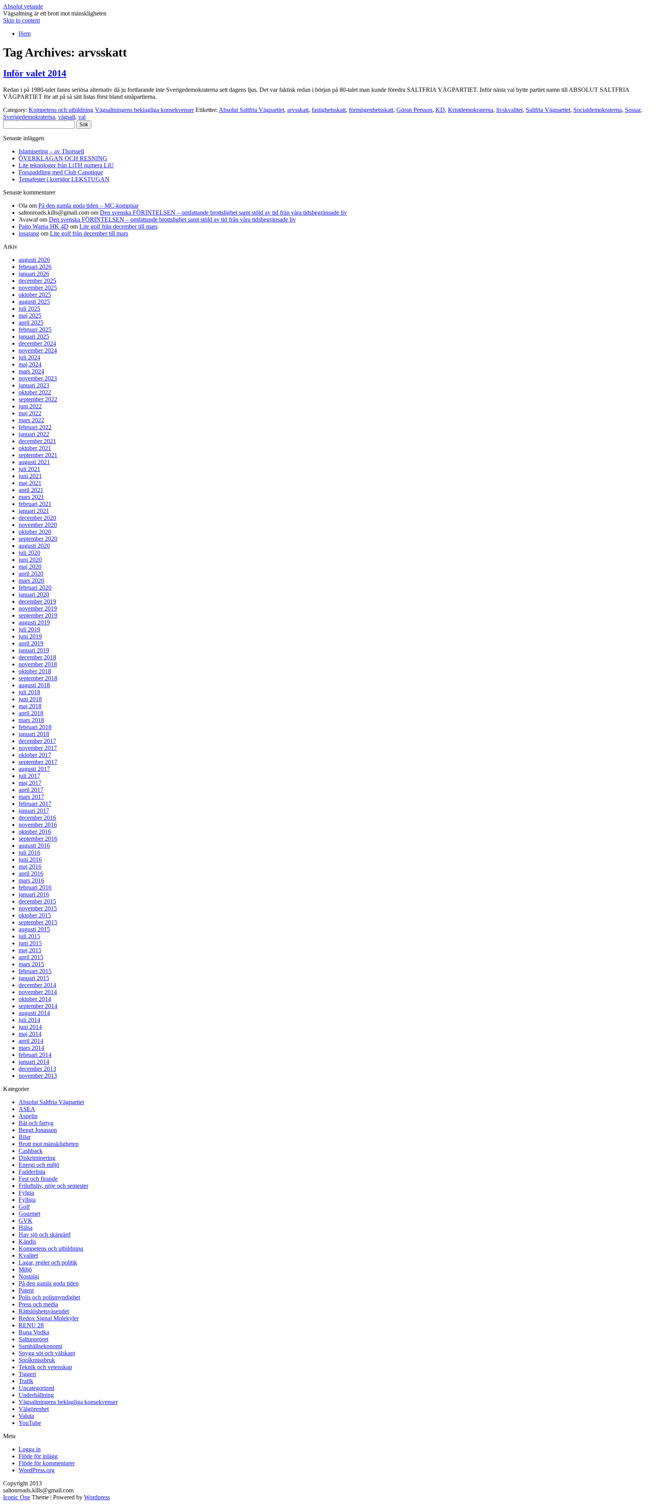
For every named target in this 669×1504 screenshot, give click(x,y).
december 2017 (37, 741)
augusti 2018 (34, 685)
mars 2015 (31, 964)
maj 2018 (30, 706)
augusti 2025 (34, 301)
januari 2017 (34, 810)
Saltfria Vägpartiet (548, 110)
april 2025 (31, 322)
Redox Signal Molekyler (49, 1318)
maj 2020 (30, 566)
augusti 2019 (34, 622)
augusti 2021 (34, 462)
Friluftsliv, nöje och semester (53, 1185)
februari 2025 (35, 329)
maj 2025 (30, 315)
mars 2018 (31, 720)
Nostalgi (29, 1276)
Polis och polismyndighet (49, 1297)
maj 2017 (30, 783)
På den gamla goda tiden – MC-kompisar (88, 205)
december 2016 (37, 817)
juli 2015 (29, 936)
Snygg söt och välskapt (47, 1353)
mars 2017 (31, 796)
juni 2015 (30, 943)
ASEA (27, 1109)
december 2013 (37, 1068)
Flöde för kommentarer (47, 1463)
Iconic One (16, 1497)
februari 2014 (35, 1054)
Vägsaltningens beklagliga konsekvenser (144, 110)
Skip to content (21, 20)
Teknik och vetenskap (45, 1367)
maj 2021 (30, 483)
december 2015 (37, 901)
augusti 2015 (34, 929)
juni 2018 (30, 699)
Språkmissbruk (37, 1360)
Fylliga (27, 1199)
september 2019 (38, 615)
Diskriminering (37, 1158)
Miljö (25, 1269)
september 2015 (38, 922)
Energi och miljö (39, 1165)
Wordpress (97, 1497)
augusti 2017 (34, 769)
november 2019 (38, 608)
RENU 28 (31, 1325)
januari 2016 (34, 894)
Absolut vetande (23, 6)
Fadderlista (32, 1171)
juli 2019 (29, 629)
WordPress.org (37, 1470)
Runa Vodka (34, 1332)
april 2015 (31, 957)
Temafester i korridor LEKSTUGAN (64, 179)
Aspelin (28, 1116)
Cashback (31, 1151)
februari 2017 (35, 803)
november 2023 (38, 378)
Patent (26, 1290)
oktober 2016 (35, 831)
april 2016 (31, 873)
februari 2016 (35, 887)
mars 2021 (31, 497)
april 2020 (31, 573)
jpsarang (29, 233)
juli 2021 (29, 469)
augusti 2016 (34, 845)
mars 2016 (31, 880)
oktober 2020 (35, 531)
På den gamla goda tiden (49, 1283)
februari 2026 (35, 266)
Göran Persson (414, 110)
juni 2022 (30, 406)
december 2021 (37, 441)
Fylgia (26, 1192)
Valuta (26, 1416)
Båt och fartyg (36, 1123)
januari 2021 (34, 511)
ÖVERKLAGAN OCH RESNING (63, 158)
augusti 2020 (34, 545)
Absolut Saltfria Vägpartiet (251, 110)
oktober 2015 (35, 915)
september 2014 (38, 1006)
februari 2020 (35, 587)
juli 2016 (29, 852)
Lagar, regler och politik (48, 1262)
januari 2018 (34, 734)
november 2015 (38, 908)
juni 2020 (30, 559)
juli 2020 (29, 552)
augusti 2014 (34, 1013)
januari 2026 (34, 273)
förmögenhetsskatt (371, 110)
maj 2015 (30, 950)
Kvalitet (28, 1255)
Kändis (27, 1241)
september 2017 (38, 762)
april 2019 (31, 643)
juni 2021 (30, 476)
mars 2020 (31, 580)
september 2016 (38, 838)
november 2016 (38, 824)
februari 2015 (35, 971)
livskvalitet (509, 110)
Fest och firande (38, 1178)
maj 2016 (30, 866)
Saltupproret (33, 1339)
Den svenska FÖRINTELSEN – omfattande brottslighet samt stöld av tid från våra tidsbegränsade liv (223, 212)
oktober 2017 (35, 755)
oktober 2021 (35, 448)
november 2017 (38, 748)
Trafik (26, 1381)
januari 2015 (34, 978)
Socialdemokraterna (597, 110)
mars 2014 (31, 1048)
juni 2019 (30, 636)
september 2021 (38, 455)
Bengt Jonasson (38, 1130)
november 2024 (38, 350)
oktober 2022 (35, 392)
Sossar (632, 110)
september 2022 (38, 399)
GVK (26, 1220)
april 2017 (31, 789)
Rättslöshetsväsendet (44, 1311)
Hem (25, 33)
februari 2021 (35, 504)
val (82, 117)
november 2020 (38, 524)
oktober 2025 (35, 294)
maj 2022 (30, 413)
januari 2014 (34, 1061)
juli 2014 (29, 1020)
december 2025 (37, 280)
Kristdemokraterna (470, 110)
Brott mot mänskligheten (49, 1144)
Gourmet (29, 1213)
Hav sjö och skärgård (44, 1234)
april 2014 (31, 1041)
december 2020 (37, 518)
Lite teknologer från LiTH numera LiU (66, 165)
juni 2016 (30, 859)
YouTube (30, 1423)
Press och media (38, 1304)
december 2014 (37, 985)
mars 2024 (31, 371)
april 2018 (31, 713)
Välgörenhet (34, 1409)
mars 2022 (31, 420)
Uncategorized (36, 1388)
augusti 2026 (34, 259)
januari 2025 (34, 336)
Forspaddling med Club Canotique (61, 172)
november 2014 (38, 992)
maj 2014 (30, 1034)
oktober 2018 (35, 671)
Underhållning (36, 1395)
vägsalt (66, 117)
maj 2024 (30, 364)
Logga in (30, 1449)
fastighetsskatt (329, 110)
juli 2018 (29, 692)
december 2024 (37, 343)
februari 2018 (35, 727)
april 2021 (31, 490)
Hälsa (26, 1227)
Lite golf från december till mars (118, 226)
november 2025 (38, 287)
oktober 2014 (35, 999)
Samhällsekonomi (40, 1346)
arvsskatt (298, 110)
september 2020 (38, 538)
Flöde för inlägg (38, 1456)
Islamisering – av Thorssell (51, 151)
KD (440, 110)
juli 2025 (29, 308)
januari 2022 (34, 434)
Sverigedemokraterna (29, 117)
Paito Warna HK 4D (44, 226)
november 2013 (38, 1075)
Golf (24, 1206)
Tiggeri (27, 1374)
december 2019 (37, 601)
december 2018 (37, 657)
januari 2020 (34, 594)
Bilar (25, 1137)
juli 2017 (29, 776)
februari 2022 (35, 427)
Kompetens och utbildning (61, 110)
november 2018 (38, 664)
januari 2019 (34, 650)
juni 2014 (30, 1027)
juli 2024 (29, 357)
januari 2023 (34, 385)
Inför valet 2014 (34, 73)
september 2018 (38, 678)
